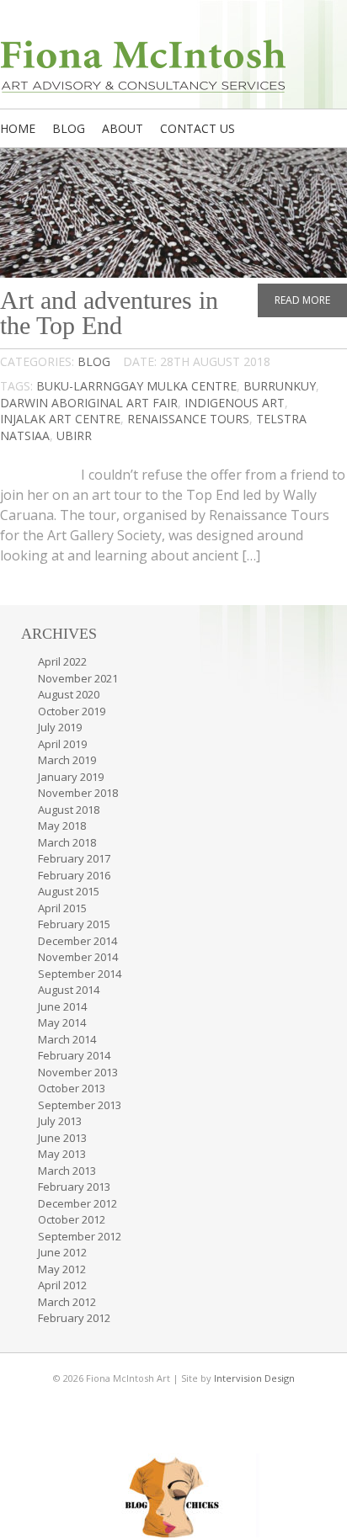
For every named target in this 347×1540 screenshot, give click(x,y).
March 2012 (67, 1301)
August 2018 (68, 809)
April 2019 (62, 743)
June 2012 (62, 1252)
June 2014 (62, 1006)
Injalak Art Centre (60, 419)
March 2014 (67, 1039)
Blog (68, 128)
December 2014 (77, 940)
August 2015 (68, 891)
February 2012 (74, 1317)
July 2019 (60, 727)
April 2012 (62, 1285)
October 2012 (71, 1219)
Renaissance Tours (188, 419)
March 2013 (67, 1170)
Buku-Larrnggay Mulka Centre (136, 386)
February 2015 (74, 924)
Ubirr (74, 435)
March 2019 (67, 759)
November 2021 (78, 678)
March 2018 (67, 842)
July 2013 (60, 1120)
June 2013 (62, 1137)
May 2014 (62, 1022)
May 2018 (62, 825)
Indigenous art (234, 403)
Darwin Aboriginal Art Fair (89, 403)
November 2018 (78, 792)
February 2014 (74, 1055)
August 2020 (68, 694)
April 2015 (62, 908)
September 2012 (79, 1236)
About (122, 128)
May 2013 (62, 1153)
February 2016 (74, 875)
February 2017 (74, 858)
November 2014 (78, 956)
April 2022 (62, 661)
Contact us (197, 128)
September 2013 (79, 1105)
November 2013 (78, 1072)
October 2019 (71, 711)
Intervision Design (254, 1378)
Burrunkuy (279, 386)
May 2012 (62, 1269)
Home (17, 128)
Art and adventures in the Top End (109, 312)
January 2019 (71, 776)
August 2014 (68, 989)
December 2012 (77, 1203)
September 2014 (79, 973)
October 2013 (71, 1088)
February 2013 (74, 1186)
